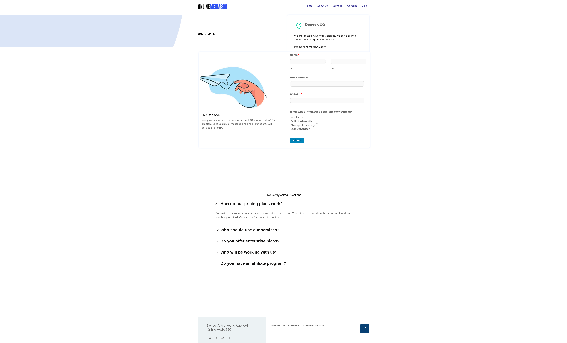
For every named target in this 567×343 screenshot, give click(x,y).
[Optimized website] (304, 121)
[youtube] (248, 6)
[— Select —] (304, 117)
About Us (322, 6)
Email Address (300, 77)
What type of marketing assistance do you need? (321, 111)
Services (337, 6)
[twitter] (235, 6)
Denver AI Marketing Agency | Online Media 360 (295, 325)
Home (308, 6)
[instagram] (254, 6)
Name (294, 55)
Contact (352, 6)
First (292, 68)
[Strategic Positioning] (304, 125)
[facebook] (241, 6)
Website (296, 94)
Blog (364, 6)
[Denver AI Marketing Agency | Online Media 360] (212, 9)
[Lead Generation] (304, 129)
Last (332, 68)
